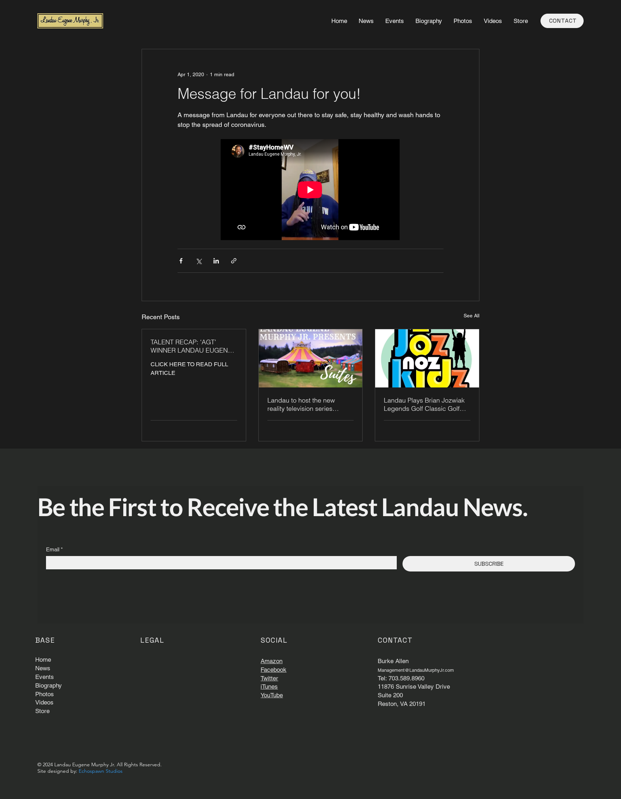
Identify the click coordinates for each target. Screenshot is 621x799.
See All (471, 315)
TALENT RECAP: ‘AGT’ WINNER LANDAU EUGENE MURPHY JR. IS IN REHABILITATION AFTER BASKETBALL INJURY (191, 346)
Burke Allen (393, 661)
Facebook (273, 669)
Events (44, 676)
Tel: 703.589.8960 (401, 678)
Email (54, 549)
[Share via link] (233, 260)
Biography (48, 685)
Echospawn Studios (101, 771)
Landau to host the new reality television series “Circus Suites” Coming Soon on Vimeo (309, 404)
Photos (44, 694)
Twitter (269, 678)
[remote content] (310, 190)
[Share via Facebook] (181, 260)
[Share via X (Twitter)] (198, 260)
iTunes (269, 686)
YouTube (272, 695)
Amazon (271, 661)
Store (42, 711)
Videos (44, 702)
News (42, 668)
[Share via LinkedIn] (216, 260)
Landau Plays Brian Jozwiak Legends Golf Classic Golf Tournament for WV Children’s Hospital (426, 404)
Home (43, 659)
